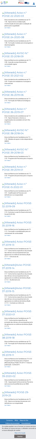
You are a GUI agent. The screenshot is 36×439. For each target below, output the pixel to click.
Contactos (9, 420)
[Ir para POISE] (4, 3)
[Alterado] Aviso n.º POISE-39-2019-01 (14, 168)
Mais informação (20, 433)
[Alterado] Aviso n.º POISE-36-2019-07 (14, 110)
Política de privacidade (13, 423)
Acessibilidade (26, 423)
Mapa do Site (24, 420)
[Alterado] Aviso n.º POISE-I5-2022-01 (14, 185)
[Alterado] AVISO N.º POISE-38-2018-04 (15, 132)
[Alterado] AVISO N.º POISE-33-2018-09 (15, 55)
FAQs (16, 420)
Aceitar (20, 436)
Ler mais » (7, 28)
